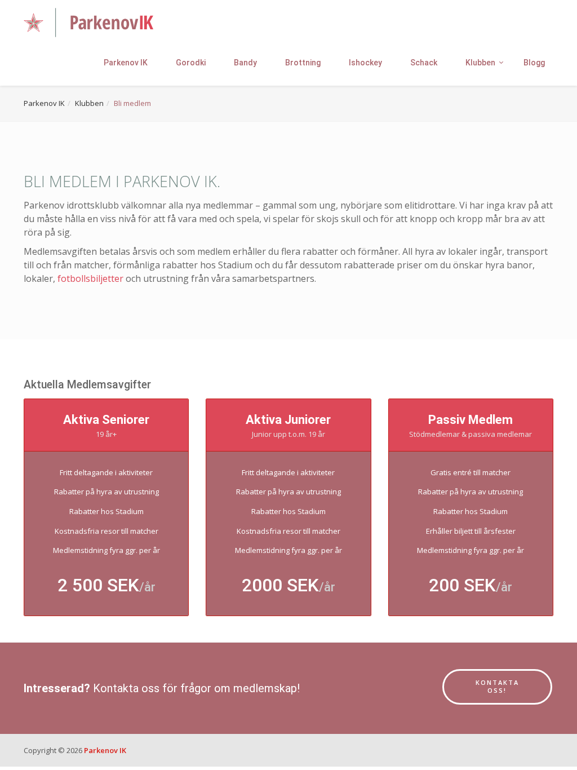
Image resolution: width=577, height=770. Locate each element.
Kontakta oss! (497, 686)
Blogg (534, 62)
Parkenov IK (126, 62)
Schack (423, 62)
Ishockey (365, 62)
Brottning (303, 62)
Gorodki (191, 62)
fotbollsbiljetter (90, 278)
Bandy (245, 62)
